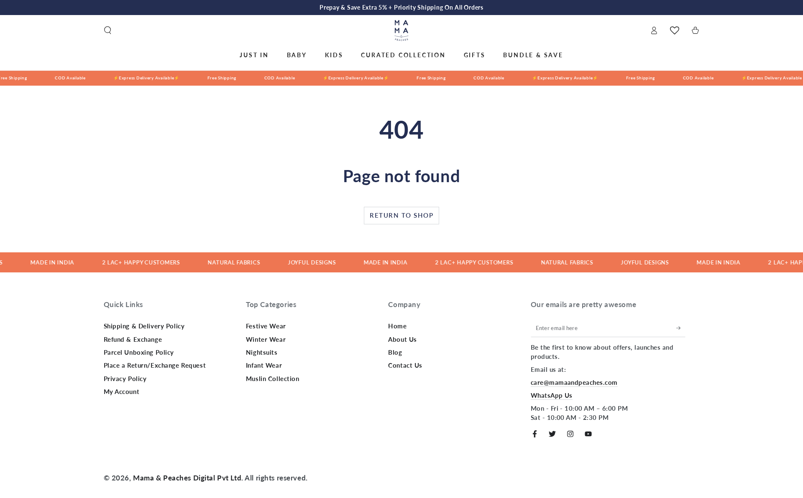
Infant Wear (264, 365)
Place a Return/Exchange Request (155, 365)
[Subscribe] (680, 328)
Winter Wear (266, 339)
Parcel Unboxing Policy (139, 352)
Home (397, 326)
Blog (395, 352)
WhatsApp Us (552, 395)
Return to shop (401, 215)
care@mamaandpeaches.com (574, 382)
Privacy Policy (125, 378)
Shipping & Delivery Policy (144, 326)
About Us (402, 339)
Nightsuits (262, 352)
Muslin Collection (272, 378)
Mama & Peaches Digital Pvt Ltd (187, 477)
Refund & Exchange (133, 339)
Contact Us (405, 365)
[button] (107, 30)
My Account (122, 391)
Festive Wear (266, 326)
